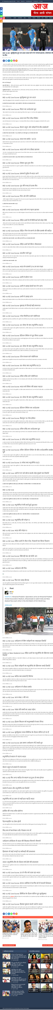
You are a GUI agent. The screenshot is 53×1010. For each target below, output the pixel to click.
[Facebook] (4, 61)
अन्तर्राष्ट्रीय (20, 18)
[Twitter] (6, 61)
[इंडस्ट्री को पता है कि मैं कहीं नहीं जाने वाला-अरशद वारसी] (46, 987)
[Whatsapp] (11, 61)
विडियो (46, 18)
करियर (34, 18)
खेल (42, 18)
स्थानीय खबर (8, 18)
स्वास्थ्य (29, 18)
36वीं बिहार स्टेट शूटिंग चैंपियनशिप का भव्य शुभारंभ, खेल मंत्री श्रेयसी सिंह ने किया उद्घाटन (18, 979)
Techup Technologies (24, 1008)
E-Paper (41, 1)
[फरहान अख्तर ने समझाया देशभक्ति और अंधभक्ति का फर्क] (34, 987)
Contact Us (35, 1)
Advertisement (29, 1)
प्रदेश (25, 18)
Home (18, 1)
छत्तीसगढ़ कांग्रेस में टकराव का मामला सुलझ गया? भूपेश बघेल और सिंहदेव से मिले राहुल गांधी (29, 934)
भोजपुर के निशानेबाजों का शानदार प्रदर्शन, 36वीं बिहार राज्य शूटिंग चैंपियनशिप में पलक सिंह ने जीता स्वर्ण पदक (18, 956)
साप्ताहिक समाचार (34, 951)
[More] (16, 61)
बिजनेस (38, 18)
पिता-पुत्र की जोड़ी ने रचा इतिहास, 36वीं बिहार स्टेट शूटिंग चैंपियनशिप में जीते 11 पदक (18, 964)
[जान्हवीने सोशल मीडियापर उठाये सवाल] (46, 978)
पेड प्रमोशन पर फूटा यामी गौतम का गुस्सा (39, 960)
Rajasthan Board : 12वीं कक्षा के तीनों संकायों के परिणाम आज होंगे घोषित (10, 934)
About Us (23, 1)
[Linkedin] (9, 61)
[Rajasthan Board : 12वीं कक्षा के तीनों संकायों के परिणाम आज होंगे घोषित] (11, 926)
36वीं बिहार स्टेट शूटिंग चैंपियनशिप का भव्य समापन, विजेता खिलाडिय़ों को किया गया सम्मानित (18, 971)
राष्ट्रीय (15, 18)
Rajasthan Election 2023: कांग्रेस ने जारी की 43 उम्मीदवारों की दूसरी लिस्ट (10, 945)
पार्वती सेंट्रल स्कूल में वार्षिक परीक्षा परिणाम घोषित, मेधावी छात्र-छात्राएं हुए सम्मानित (17, 993)
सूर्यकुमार (12, 896)
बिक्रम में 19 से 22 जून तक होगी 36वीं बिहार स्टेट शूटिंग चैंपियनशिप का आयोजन (18, 986)
